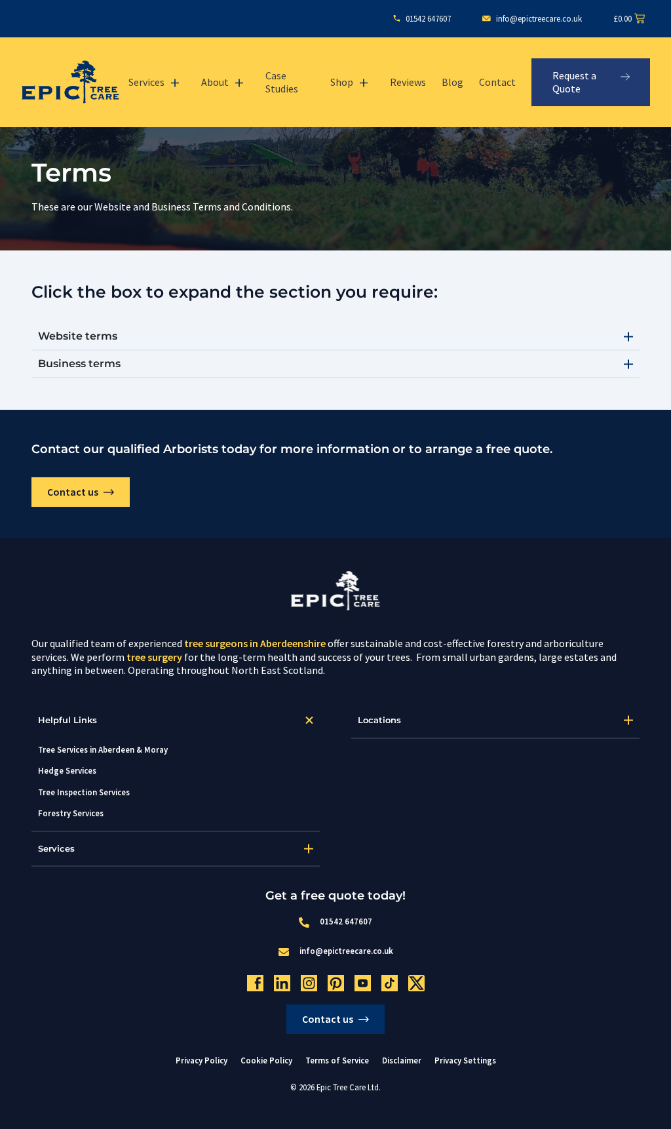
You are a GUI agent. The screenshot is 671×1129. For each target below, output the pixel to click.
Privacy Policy (201, 1060)
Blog (452, 82)
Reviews (408, 82)
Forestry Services (71, 813)
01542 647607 (346, 921)
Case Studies (281, 82)
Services (146, 82)
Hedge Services (67, 770)
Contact (497, 82)
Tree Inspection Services (84, 792)
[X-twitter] (416, 983)
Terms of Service (337, 1060)
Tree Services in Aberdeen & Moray (103, 749)
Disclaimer (401, 1060)
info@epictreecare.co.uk (346, 950)
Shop (341, 82)
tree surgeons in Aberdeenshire (255, 643)
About (215, 82)
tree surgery (154, 657)
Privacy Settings (465, 1060)
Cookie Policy (266, 1060)
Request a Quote (574, 82)
